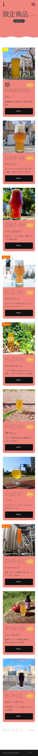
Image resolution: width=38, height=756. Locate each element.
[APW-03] (19, 607)
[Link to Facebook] (33, 752)
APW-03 (15, 628)
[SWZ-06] (19, 204)
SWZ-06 (15, 225)
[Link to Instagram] (30, 752)
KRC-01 (14, 427)
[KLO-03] (19, 338)
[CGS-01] (19, 473)
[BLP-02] (19, 674)
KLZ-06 (14, 292)
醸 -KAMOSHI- (18, 88)
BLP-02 (14, 696)
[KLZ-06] (19, 271)
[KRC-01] (19, 405)
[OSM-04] (19, 137)
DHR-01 (14, 561)
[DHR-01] (19, 540)
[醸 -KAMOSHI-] (19, 64)
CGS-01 (14, 494)
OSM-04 (15, 158)
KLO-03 (14, 359)
